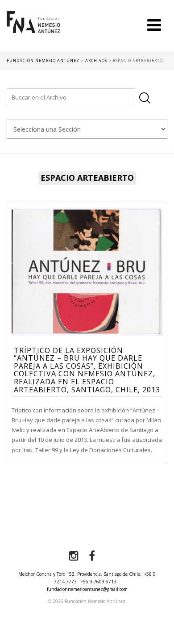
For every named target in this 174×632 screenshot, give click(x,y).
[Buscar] (145, 98)
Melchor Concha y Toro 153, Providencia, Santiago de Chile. (79, 574)
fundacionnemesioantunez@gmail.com (87, 589)
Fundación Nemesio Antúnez (33, 31)
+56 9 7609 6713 (98, 581)
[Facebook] (92, 556)
